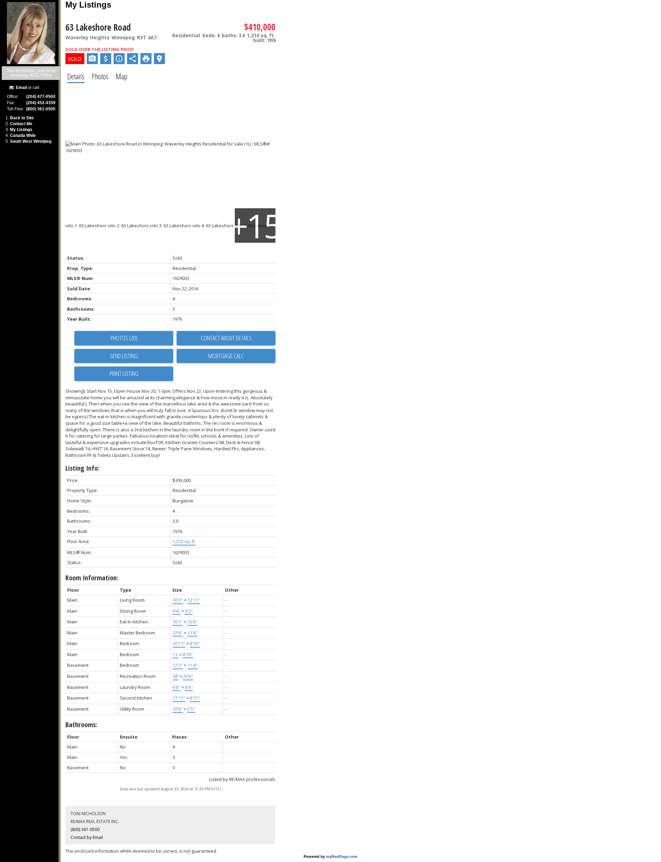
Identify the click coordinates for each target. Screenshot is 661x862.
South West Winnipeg (30, 141)
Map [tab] (121, 76)
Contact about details (226, 338)
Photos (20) (124, 338)
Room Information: (91, 577)
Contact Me (21, 123)
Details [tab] (75, 76)
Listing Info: (82, 468)
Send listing (124, 356)
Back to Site (22, 118)
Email (21, 87)
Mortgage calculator (226, 356)
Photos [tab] (100, 76)
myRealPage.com (341, 856)
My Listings (21, 129)
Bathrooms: (81, 724)
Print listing (123, 373)
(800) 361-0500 (85, 829)
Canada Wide (23, 135)
